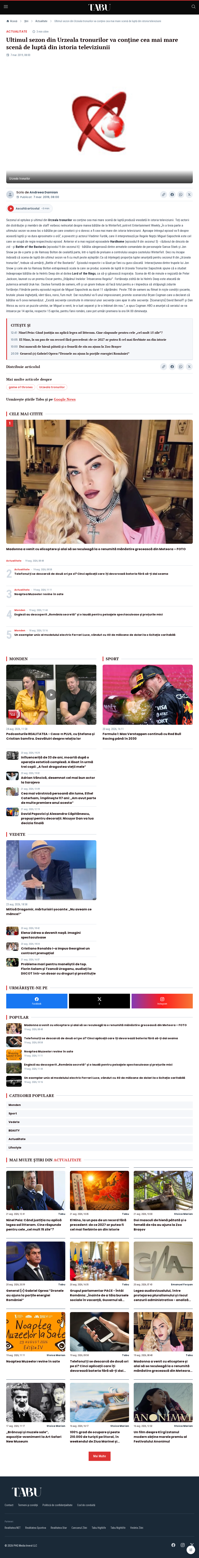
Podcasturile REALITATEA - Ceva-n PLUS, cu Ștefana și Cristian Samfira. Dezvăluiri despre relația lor (50, 736)
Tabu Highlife (99, 1527)
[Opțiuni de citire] (191, 1550)
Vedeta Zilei (136, 1527)
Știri (26, 21)
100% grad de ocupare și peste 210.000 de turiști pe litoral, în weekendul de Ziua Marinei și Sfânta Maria (95, 1439)
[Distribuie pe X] (189, 194)
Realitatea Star (59, 1527)
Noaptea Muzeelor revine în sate (39, 594)
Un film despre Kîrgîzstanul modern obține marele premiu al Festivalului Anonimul (160, 1437)
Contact (9, 1505)
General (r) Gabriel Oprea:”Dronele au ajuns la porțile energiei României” (74, 353)
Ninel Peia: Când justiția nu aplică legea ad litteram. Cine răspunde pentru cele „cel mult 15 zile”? (91, 332)
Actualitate (41, 21)
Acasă (13, 21)
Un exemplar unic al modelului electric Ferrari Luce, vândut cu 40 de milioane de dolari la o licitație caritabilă (94, 635)
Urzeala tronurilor (52, 387)
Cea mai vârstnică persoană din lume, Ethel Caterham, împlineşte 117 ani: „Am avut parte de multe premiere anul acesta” (58, 798)
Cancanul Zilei (79, 1527)
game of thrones (21, 387)
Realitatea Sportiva (35, 1527)
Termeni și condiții (28, 1505)
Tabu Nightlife (118, 1527)
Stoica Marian (183, 1214)
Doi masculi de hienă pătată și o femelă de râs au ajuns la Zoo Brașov (70, 346)
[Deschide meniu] (6, 7)
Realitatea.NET (13, 1527)
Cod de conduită (86, 1505)
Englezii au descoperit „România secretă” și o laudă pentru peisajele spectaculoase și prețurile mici (88, 614)
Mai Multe (99, 1456)
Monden (19, 610)
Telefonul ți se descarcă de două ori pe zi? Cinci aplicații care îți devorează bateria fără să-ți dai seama (91, 574)
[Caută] (193, 7)
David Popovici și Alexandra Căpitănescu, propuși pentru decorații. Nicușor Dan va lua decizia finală (57, 818)
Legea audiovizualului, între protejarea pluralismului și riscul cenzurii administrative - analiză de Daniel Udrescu (161, 1297)
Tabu (61, 1214)
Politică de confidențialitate (57, 1505)
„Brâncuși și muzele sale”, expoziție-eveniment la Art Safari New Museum (33, 1437)
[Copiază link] (163, 194)
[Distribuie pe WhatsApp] (180, 194)
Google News (65, 399)
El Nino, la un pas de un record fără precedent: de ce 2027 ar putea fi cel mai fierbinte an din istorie (92, 339)
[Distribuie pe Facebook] (172, 194)
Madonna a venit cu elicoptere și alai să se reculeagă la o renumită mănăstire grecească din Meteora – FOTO (96, 549)
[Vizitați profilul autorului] (10, 194)
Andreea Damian (44, 192)
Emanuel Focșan (182, 1284)
